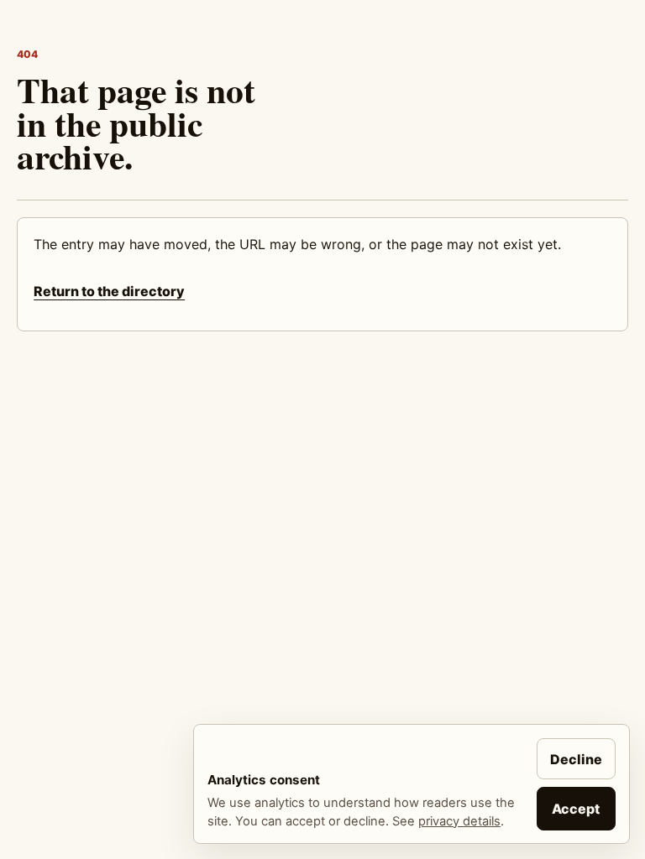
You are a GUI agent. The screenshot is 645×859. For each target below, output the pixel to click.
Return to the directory (109, 291)
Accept (576, 808)
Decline (576, 759)
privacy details (459, 821)
